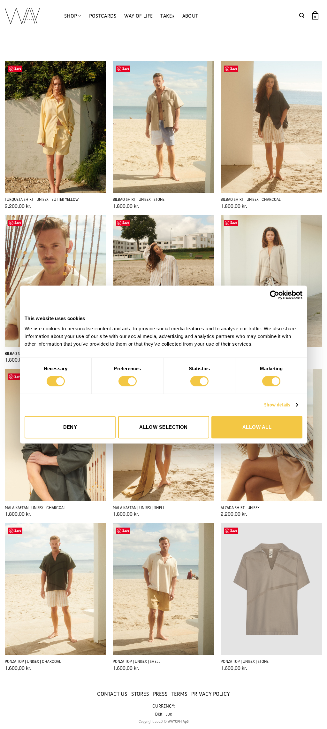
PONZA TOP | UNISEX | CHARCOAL (33, 661)
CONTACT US (112, 694)
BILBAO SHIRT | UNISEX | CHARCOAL (251, 199)
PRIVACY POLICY (210, 694)
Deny (70, 427)
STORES (140, 694)
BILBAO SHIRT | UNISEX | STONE (138, 199)
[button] (301, 15)
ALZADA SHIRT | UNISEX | (241, 508)
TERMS (179, 694)
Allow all (256, 427)
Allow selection (163, 427)
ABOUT (190, 16)
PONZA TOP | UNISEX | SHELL (136, 661)
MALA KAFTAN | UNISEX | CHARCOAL (35, 508)
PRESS (160, 694)
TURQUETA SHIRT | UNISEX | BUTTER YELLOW (42, 199)
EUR (168, 714)
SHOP (70, 16)
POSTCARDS (103, 16)
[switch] (127, 381)
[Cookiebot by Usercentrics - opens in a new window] (274, 295)
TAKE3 (167, 16)
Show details (277, 405)
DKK (158, 714)
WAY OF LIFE (138, 16)
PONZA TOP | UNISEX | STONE (245, 661)
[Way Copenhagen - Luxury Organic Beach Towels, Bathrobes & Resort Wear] (22, 16)
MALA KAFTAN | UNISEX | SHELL (139, 508)
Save (17, 69)
